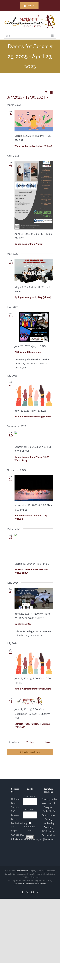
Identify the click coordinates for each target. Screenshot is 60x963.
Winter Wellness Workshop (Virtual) (33, 146)
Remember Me (30, 828)
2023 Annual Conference (28, 352)
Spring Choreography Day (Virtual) (33, 297)
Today (30, 742)
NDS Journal (48, 831)
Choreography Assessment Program (49, 803)
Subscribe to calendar (30, 752)
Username (29, 796)
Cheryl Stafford (22, 870)
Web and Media (39, 883)
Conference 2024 (24, 623)
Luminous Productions (23, 883)
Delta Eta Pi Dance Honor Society (49, 815)
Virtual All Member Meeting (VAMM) (33, 416)
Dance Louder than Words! (29, 243)
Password (30, 809)
